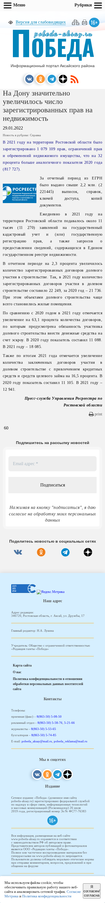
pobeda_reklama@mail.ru (70, 741)
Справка (35, 135)
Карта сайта (22, 665)
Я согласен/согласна (91, 891)
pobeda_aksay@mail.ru (37, 741)
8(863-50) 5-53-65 (43, 729)
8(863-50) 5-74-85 (43, 735)
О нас (17, 672)
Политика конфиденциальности (46, 896)
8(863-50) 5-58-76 (50, 722)
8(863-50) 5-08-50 (49, 716)
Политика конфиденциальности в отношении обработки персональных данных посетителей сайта (48, 684)
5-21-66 (69, 722)
